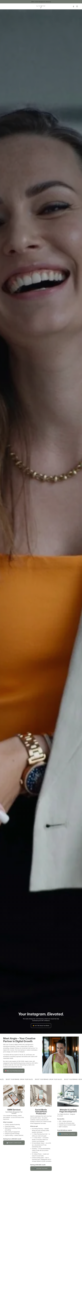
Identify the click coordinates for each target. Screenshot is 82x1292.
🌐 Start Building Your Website (67, 1134)
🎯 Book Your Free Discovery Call (14, 1070)
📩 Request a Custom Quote (14, 1142)
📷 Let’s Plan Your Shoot (41, 1168)
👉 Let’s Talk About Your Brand (41, 1025)
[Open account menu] (73, 6)
